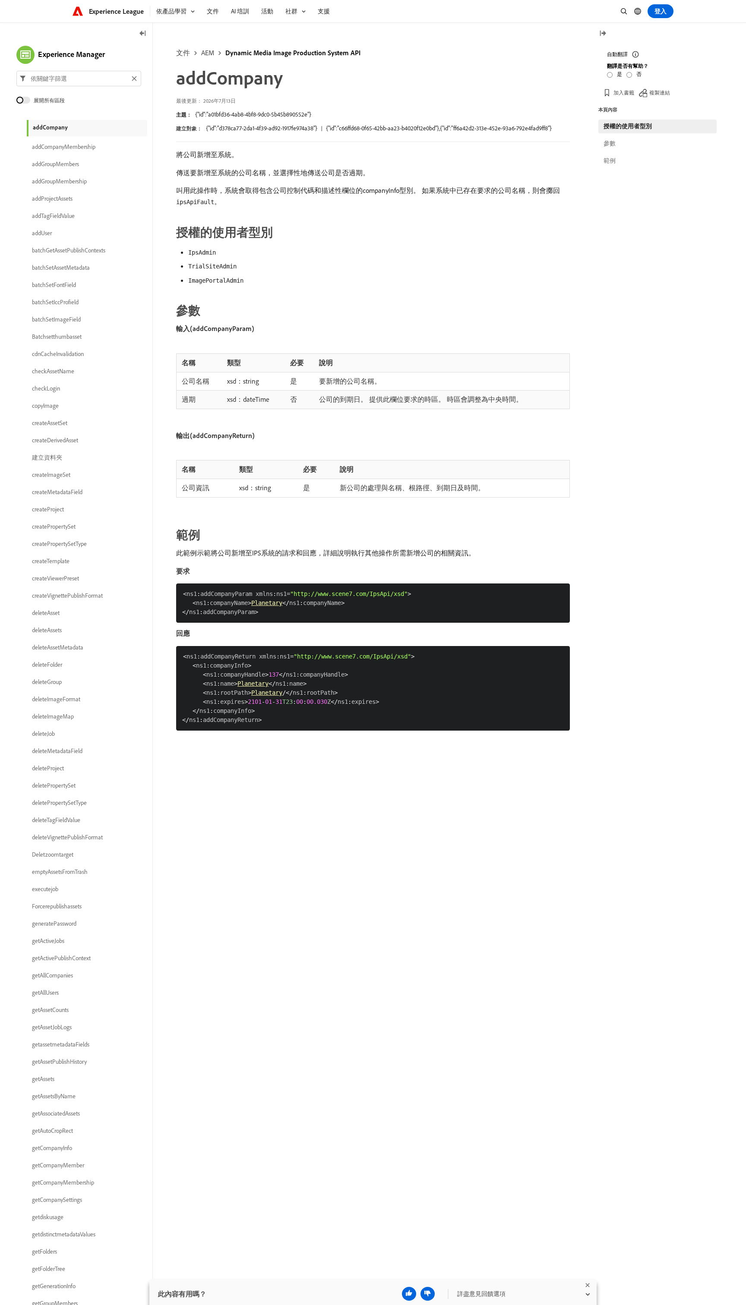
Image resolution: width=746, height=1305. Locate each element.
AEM (207, 52)
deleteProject (48, 768)
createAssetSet (49, 423)
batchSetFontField (54, 285)
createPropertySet (54, 526)
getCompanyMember (58, 1165)
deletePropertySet (54, 785)
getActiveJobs (48, 941)
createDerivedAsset (55, 440)
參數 (610, 143)
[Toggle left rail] (142, 34)
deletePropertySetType (59, 803)
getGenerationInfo (54, 1286)
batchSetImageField (56, 319)
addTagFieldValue (53, 216)
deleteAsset (46, 613)
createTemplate (51, 561)
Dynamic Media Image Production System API (292, 52)
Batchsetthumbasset (57, 336)
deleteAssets (47, 630)
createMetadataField (57, 492)
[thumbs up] (409, 1294)
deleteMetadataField (57, 751)
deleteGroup (47, 682)
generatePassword (54, 923)
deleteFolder (47, 664)
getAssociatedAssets (56, 1113)
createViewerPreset (55, 578)
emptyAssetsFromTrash (60, 872)
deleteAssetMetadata (57, 647)
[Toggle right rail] (602, 34)
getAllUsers (45, 992)
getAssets (43, 1079)
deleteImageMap (53, 716)
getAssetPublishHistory (59, 1061)
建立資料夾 (47, 457)
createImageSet (51, 475)
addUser (42, 233)
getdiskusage (47, 1217)
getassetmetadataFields (60, 1044)
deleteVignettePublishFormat (67, 837)
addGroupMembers (55, 164)
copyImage (45, 406)
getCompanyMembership (63, 1182)
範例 (610, 160)
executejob (45, 889)
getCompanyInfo (52, 1148)
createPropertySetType (59, 544)
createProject (48, 509)
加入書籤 (623, 92)
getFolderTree (48, 1269)
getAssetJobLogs (52, 1027)
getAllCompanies (52, 975)
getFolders (44, 1251)
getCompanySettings (57, 1200)
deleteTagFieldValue (56, 820)
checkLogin (46, 388)
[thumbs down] (427, 1294)
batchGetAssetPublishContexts (68, 250)
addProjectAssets (52, 198)
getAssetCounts (50, 1010)
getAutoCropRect (52, 1131)
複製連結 (659, 92)
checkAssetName (53, 371)
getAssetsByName (54, 1096)
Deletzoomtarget (52, 854)
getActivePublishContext (61, 958)
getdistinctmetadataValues (63, 1234)
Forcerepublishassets (57, 906)
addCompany (50, 127)
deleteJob (43, 734)
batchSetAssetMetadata (61, 267)
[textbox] (78, 78)
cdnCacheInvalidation (58, 354)
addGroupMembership (59, 181)
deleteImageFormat (56, 699)
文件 (183, 52)
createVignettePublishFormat (67, 595)
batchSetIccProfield (55, 302)
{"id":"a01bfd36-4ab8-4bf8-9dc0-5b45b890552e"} (253, 114)
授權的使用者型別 (628, 126)
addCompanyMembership (63, 147)
